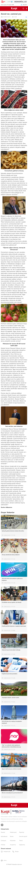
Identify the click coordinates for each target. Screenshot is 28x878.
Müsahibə (12, 840)
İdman (12, 836)
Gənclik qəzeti (23, 836)
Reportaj (21, 832)
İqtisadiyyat (4, 836)
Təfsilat (3, 845)
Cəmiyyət (3, 840)
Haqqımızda (6, 851)
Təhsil (21, 840)
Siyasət (3, 832)
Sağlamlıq (22, 845)
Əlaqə (17, 851)
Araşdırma (13, 845)
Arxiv (4, 860)
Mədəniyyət (13, 832)
